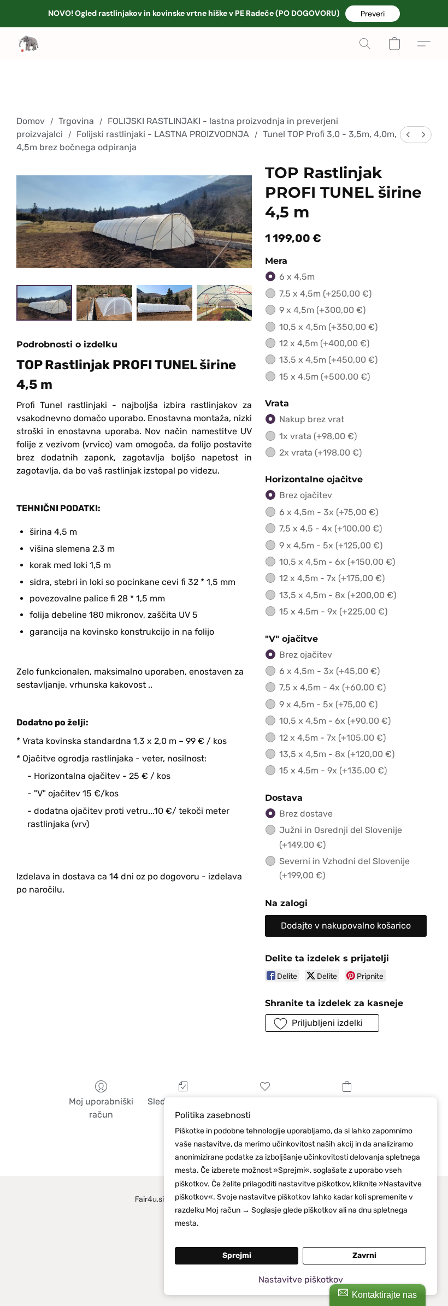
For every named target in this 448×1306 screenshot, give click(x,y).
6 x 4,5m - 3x (328, 512)
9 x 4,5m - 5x (330, 545)
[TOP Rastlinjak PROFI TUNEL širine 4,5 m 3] (224, 303)
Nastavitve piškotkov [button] (300, 1279)
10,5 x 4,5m (328, 327)
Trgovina (76, 121)
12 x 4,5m (324, 343)
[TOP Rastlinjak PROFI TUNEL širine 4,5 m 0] (44, 303)
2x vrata (320, 452)
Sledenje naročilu (183, 1101)
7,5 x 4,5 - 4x (330, 528)
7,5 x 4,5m (325, 293)
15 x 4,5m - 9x (333, 611)
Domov (30, 121)
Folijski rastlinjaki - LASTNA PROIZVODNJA (162, 134)
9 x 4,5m (322, 310)
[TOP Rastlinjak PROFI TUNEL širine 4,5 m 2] (164, 303)
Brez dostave (306, 813)
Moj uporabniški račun (101, 1108)
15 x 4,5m (324, 376)
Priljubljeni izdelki (264, 1101)
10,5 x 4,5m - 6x (337, 562)
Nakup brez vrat (311, 419)
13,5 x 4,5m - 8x (337, 595)
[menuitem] (408, 135)
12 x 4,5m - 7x (332, 578)
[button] (372, 13)
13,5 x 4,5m (328, 359)
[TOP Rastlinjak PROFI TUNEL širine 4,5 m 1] (104, 303)
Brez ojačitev (305, 495)
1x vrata (318, 436)
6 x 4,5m (297, 276)
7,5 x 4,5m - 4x (332, 687)
